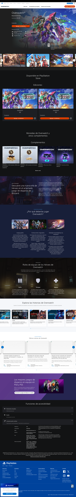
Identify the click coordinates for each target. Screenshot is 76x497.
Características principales (34, 6)
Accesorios (18, 3)
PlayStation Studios (5, 473)
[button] (31, 32)
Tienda (5, 3)
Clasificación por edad (54, 474)
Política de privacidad (54, 494)
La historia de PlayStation (6, 477)
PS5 (7, 3)
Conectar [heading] (64, 468)
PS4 (15, 471)
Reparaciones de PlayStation (43, 474)
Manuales (40, 479)
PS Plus (15, 3)
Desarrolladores (53, 477)
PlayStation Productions (6, 474)
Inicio (3, 465)
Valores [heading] (28, 468)
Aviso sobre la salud (53, 475)
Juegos (11, 3)
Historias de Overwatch (46, 6)
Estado (39, 473)
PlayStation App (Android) (66, 480)
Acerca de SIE (4, 470)
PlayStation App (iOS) (65, 478)
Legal (49, 494)
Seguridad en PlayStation (42, 471)
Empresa (3, 476)
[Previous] (2, 60)
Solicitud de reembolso (42, 477)
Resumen (25, 6)
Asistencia (27, 3)
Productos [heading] (16, 468)
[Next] (74, 60)
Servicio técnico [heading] (41, 468)
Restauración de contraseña (43, 476)
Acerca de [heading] (4, 468)
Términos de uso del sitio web (63, 494)
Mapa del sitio (71, 494)
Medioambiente (29, 470)
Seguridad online (29, 473)
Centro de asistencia (41, 470)
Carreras (3, 471)
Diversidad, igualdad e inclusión (31, 474)
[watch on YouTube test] (46, 65)
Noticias (23, 3)
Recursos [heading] (52, 468)
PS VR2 (15, 473)
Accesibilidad (28, 471)
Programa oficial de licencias (55, 478)
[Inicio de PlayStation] (2, 3)
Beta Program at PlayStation (66, 481)
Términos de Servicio (53, 470)
